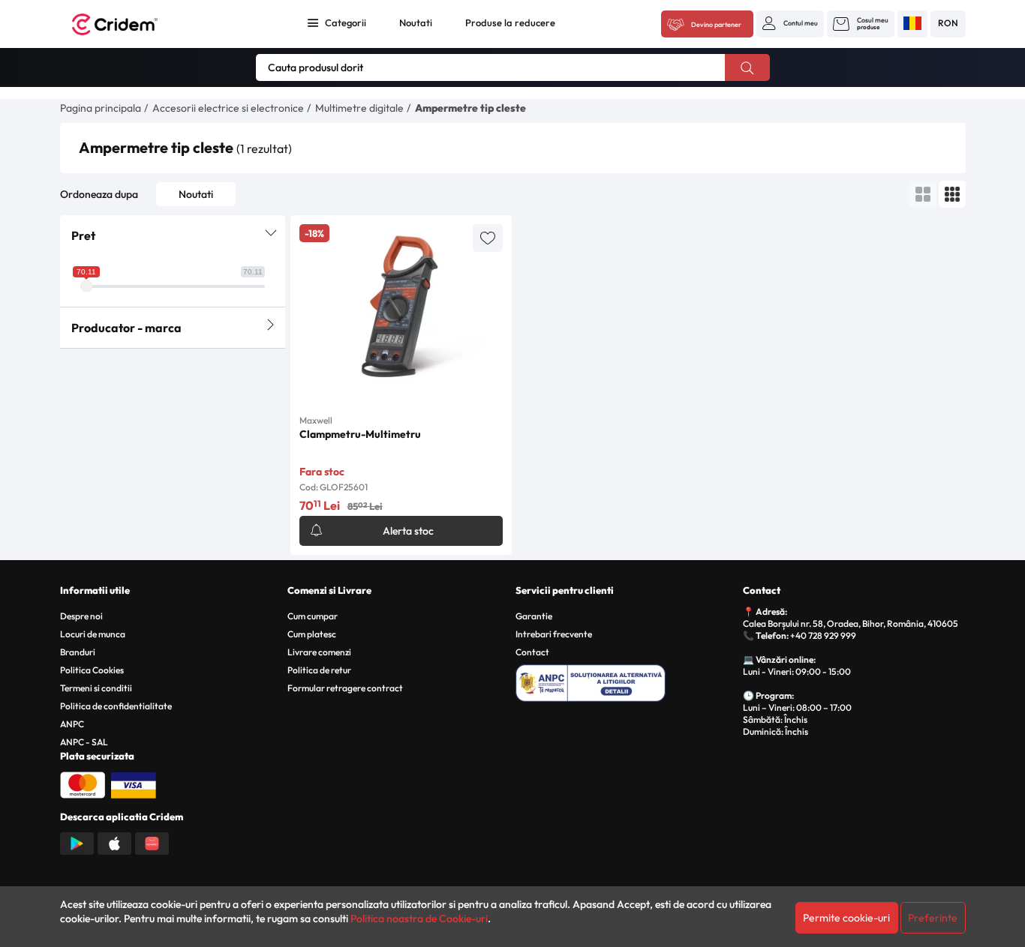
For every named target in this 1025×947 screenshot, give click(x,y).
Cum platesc (311, 634)
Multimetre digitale (359, 108)
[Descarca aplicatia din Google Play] (77, 842)
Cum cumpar (312, 616)
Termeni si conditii (96, 688)
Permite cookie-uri (846, 918)
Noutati (415, 22)
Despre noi (81, 616)
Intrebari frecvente (554, 634)
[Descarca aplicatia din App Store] (114, 842)
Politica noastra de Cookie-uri (419, 918)
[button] (790, 23)
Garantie (534, 616)
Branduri (77, 652)
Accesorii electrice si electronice (228, 108)
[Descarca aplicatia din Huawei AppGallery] (152, 842)
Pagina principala (100, 108)
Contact (532, 652)
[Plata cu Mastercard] (82, 783)
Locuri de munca (92, 634)
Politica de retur (319, 670)
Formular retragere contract (345, 688)
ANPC (72, 724)
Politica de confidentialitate (116, 706)
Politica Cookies (92, 670)
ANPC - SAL (84, 742)
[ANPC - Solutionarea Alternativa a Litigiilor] (627, 681)
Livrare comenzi (319, 652)
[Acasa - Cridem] (131, 24)
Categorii (345, 22)
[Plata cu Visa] (133, 783)
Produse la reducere (510, 22)
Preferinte (932, 918)
